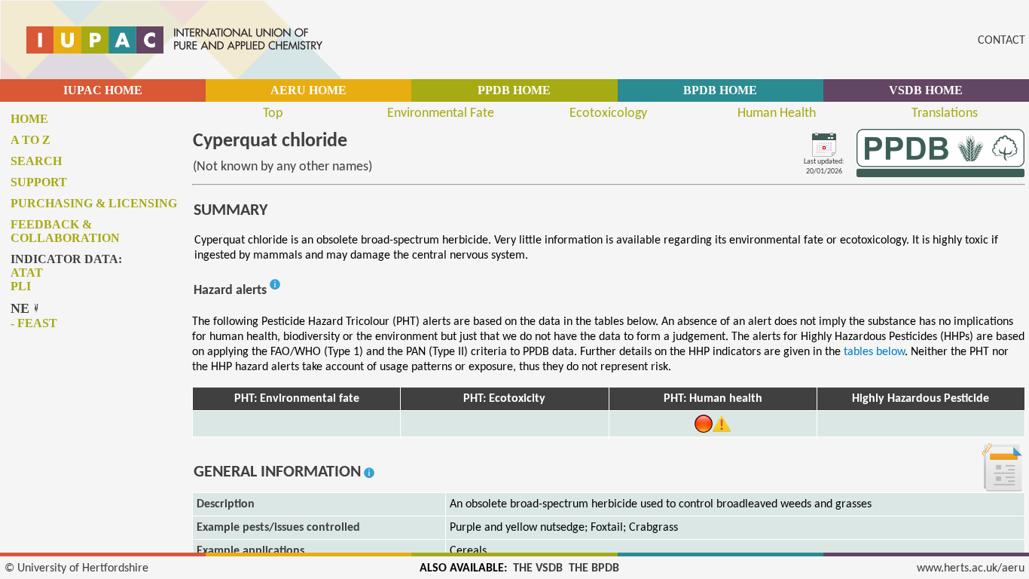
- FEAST (34, 323)
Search (36, 161)
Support (39, 182)
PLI (21, 286)
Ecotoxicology (608, 113)
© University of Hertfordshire (76, 568)
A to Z (30, 139)
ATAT (27, 272)
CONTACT (1001, 41)
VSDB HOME (926, 90)
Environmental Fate (440, 113)
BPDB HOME (720, 90)
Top (272, 113)
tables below (874, 352)
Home (29, 118)
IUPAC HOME (102, 90)
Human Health (776, 113)
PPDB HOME (514, 90)
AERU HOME (308, 90)
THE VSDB (538, 568)
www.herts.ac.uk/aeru (970, 568)
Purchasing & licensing (94, 203)
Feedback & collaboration (65, 231)
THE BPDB (594, 568)
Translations (944, 113)
